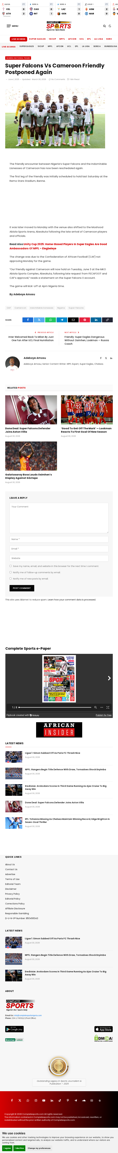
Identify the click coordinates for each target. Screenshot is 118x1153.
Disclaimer (10, 888)
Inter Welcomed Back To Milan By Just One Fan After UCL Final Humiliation (31, 338)
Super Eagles (37, 38)
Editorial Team (13, 884)
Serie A (110, 38)
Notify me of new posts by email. (30, 578)
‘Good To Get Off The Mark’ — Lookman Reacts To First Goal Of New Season (86, 430)
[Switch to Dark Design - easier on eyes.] (109, 26)
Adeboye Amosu (35, 358)
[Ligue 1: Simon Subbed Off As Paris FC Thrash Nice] (13, 757)
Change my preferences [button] (39, 1148)
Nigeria (61, 307)
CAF (9, 307)
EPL (89, 38)
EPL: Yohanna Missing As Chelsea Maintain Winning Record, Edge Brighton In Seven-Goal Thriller (67, 821)
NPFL (62, 38)
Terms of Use (12, 879)
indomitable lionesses (41, 307)
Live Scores (18, 39)
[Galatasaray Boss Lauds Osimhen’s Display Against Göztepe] (31, 456)
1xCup (52, 38)
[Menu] (12, 25)
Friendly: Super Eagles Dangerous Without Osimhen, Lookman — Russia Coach (87, 340)
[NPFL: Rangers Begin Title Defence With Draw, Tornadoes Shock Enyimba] (13, 773)
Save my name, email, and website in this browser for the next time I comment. (56, 566)
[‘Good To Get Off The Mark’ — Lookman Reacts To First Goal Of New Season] (87, 409)
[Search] (104, 25)
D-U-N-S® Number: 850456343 (21, 918)
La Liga (98, 38)
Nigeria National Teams (18, 58)
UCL (81, 38)
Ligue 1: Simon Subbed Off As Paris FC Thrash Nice (52, 752)
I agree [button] (7, 1148)
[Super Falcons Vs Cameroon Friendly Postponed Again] (55, 147)
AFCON (72, 38)
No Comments (58, 79)
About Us (10, 864)
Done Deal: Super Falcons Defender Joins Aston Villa (27, 430)
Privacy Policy (12, 893)
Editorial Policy (12, 898)
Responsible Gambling (17, 913)
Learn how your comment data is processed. (72, 599)
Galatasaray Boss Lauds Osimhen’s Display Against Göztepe (28, 476)
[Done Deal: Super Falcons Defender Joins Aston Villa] (31, 409)
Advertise (10, 874)
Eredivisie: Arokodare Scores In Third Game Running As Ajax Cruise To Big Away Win (65, 787)
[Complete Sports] (59, 26)
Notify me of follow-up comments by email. (37, 572)
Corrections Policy (15, 903)
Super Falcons (76, 307)
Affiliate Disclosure (15, 908)
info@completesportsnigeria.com (28, 1015)
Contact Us (11, 869)
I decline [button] (19, 1148)
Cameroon (20, 307)
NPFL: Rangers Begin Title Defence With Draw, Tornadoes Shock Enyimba (65, 769)
